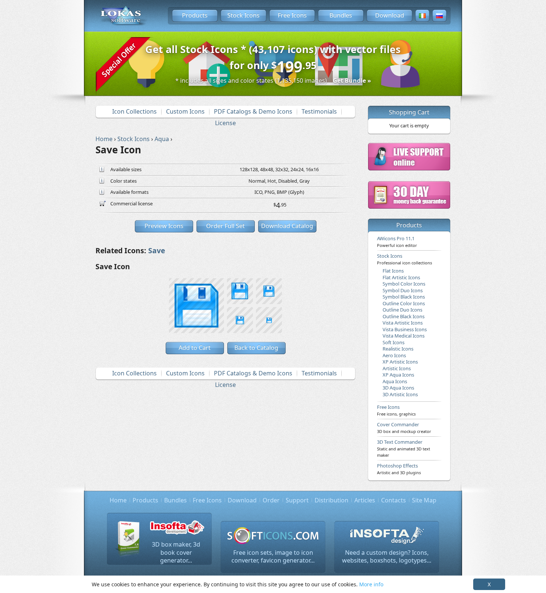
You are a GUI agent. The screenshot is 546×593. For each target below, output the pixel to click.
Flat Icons (393, 270)
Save (156, 250)
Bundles (340, 15)
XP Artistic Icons (400, 361)
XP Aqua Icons (398, 374)
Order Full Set (225, 226)
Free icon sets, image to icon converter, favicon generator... (273, 556)
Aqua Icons (395, 381)
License (225, 123)
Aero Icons (394, 355)
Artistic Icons (397, 368)
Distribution (331, 500)
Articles (364, 500)
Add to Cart (195, 347)
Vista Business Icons (405, 329)
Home (118, 500)
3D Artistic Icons (400, 394)
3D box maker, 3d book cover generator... (176, 552)
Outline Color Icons (404, 303)
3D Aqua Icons (398, 387)
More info (371, 584)
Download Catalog (287, 226)
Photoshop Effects (399, 468)
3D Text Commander (403, 448)
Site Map (424, 500)
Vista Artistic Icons (403, 322)
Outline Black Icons (404, 316)
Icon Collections (134, 111)
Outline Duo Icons (402, 309)
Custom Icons (185, 111)
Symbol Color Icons (404, 283)
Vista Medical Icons (404, 335)
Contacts (393, 500)
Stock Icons (243, 15)
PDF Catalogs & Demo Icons (253, 111)
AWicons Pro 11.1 (397, 241)
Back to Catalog (256, 347)
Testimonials (319, 111)
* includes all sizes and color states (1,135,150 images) (273, 80)
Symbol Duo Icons (403, 290)
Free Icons (292, 15)
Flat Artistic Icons (401, 277)
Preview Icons (163, 226)
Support (297, 500)
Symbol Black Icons (404, 296)
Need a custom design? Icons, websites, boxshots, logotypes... (386, 556)
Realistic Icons (398, 348)
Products (195, 15)
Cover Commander (404, 427)
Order (271, 500)
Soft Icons (393, 342)
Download (389, 15)
